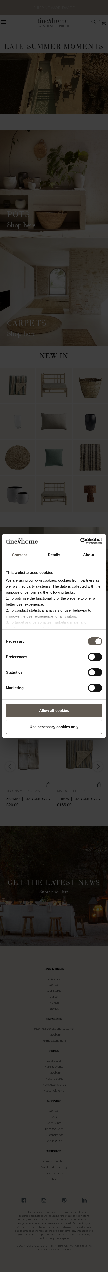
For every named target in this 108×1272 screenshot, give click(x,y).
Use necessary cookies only (54, 727)
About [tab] (88, 555)
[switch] (95, 657)
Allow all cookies (54, 710)
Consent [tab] (19, 555)
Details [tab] (54, 555)
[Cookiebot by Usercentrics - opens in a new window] (80, 541)
